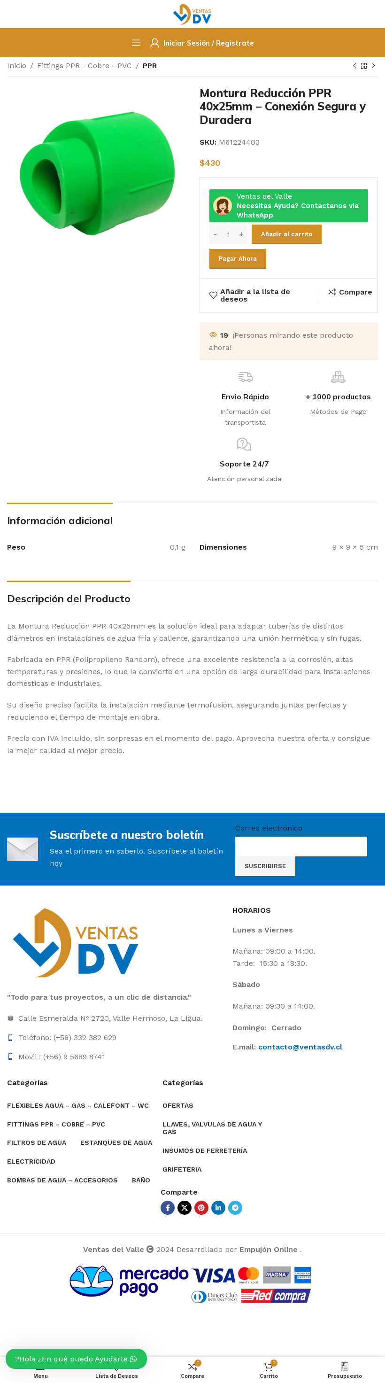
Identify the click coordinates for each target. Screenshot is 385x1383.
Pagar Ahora (238, 258)
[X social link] (184, 1208)
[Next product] (373, 66)
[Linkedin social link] (218, 1208)
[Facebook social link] (168, 1208)
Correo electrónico (268, 828)
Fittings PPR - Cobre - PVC (84, 65)
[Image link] (77, 942)
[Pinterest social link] (201, 1208)
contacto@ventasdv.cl (300, 1046)
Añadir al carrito (286, 234)
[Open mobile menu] (136, 42)
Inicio (16, 65)
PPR (150, 65)
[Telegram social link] (235, 1208)
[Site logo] (192, 13)
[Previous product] (354, 66)
